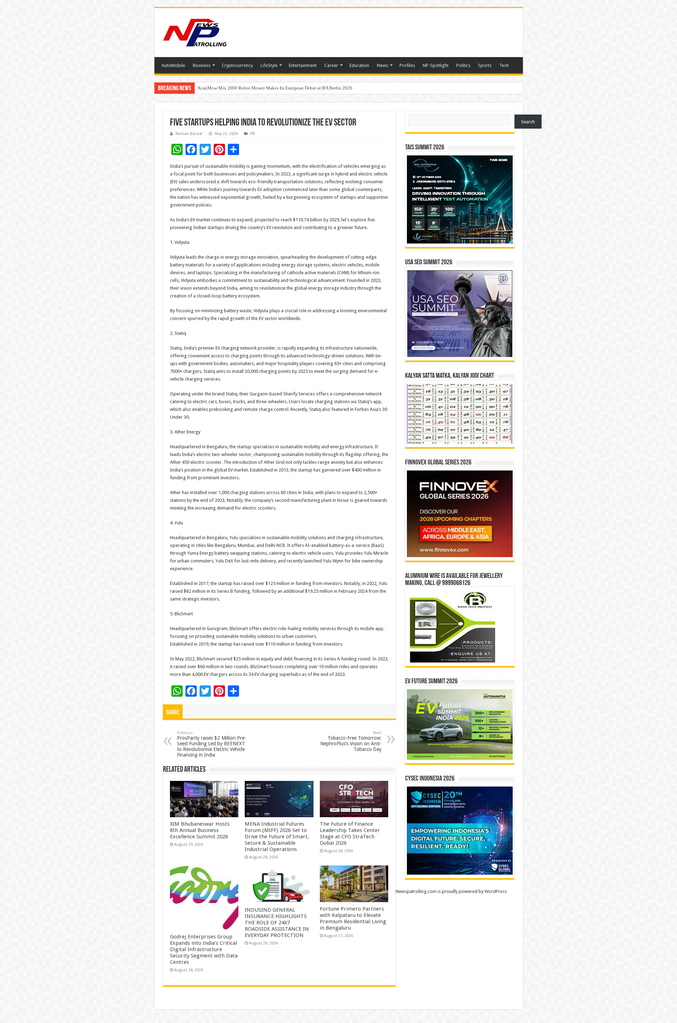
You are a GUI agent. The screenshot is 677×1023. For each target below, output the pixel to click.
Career (331, 65)
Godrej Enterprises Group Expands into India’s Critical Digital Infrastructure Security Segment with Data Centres (204, 949)
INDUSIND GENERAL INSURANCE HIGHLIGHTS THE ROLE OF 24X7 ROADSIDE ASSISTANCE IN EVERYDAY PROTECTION (277, 922)
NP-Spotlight (436, 65)
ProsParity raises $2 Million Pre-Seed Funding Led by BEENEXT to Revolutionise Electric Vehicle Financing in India (211, 744)
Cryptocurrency (237, 65)
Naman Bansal (189, 133)
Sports (485, 65)
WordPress (495, 891)
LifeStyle (269, 65)
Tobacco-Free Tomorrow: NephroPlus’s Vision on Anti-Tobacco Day (351, 741)
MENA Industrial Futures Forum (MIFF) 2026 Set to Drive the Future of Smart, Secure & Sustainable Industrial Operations (277, 836)
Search (528, 121)
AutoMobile (173, 65)
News (382, 65)
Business (202, 65)
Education (359, 65)
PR (252, 133)
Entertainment (303, 65)
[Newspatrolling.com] (195, 31)
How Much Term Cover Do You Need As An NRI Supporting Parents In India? (270, 88)
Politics (463, 65)
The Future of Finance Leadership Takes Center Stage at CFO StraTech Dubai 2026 (350, 833)
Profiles (407, 65)
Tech (504, 65)
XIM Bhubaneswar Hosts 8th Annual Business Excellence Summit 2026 (200, 830)
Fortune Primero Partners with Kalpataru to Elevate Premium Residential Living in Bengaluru (353, 918)
